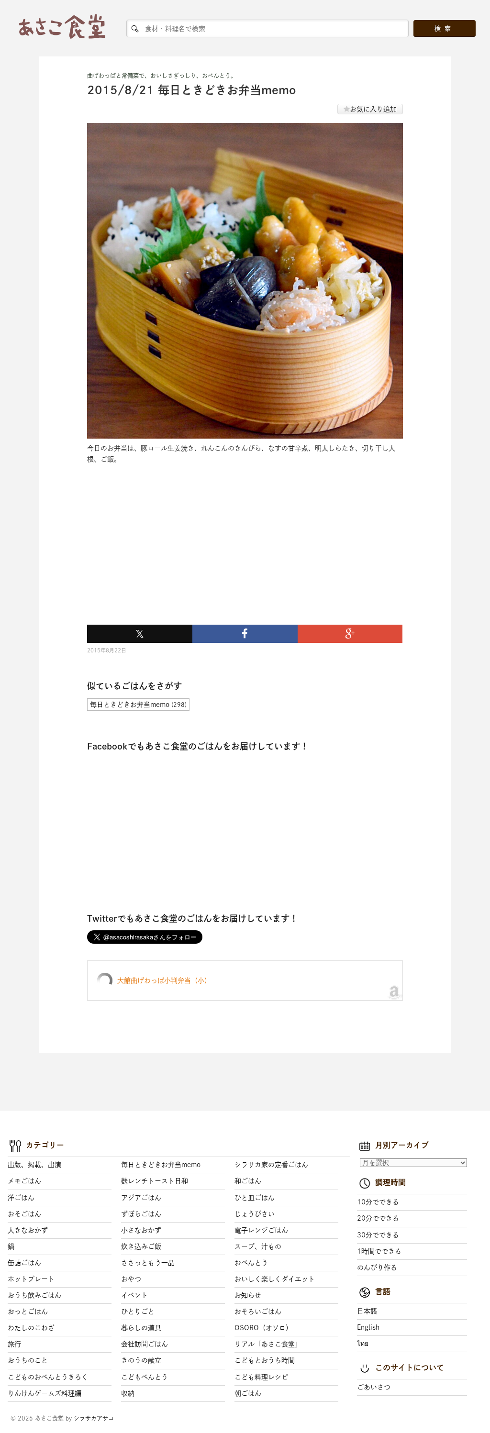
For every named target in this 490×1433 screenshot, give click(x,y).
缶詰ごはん (24, 1262)
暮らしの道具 (141, 1327)
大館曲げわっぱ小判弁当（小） (164, 980)
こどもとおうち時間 (264, 1360)
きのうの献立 (141, 1360)
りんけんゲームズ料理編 (44, 1393)
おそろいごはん (257, 1311)
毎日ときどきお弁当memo (160, 1164)
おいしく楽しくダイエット (274, 1279)
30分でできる (378, 1235)
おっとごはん (28, 1311)
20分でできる (378, 1218)
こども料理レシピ (261, 1377)
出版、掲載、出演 (34, 1164)
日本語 (367, 1311)
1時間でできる (379, 1251)
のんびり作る (377, 1267)
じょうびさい (254, 1214)
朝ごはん (247, 1393)
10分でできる (378, 1202)
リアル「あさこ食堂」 (267, 1344)
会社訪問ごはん (144, 1344)
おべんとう (251, 1262)
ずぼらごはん (141, 1214)
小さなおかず (141, 1230)
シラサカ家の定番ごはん (271, 1164)
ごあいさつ (373, 1387)
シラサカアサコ (94, 1418)
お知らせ (247, 1295)
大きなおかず (28, 1230)
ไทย (362, 1343)
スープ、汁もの (257, 1246)
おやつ (131, 1279)
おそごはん (24, 1214)
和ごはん (247, 1181)
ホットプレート (31, 1279)
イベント (134, 1295)
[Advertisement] (159, 556)
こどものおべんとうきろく (48, 1377)
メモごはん (24, 1181)
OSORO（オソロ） (263, 1327)
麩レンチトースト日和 (154, 1181)
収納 (127, 1393)
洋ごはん (21, 1197)
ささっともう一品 (148, 1262)
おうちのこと (28, 1360)
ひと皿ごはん (254, 1197)
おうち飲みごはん (34, 1295)
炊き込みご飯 (141, 1246)
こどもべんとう (144, 1377)
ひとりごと (138, 1311)
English (368, 1327)
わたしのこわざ (31, 1327)
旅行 (14, 1344)
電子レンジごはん (261, 1230)
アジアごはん (141, 1197)
